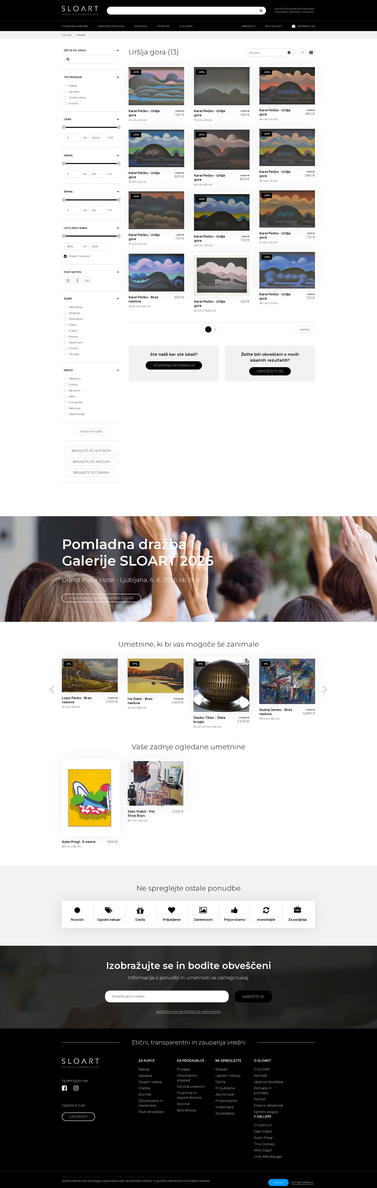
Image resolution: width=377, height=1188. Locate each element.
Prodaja (140, 26)
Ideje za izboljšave (268, 1082)
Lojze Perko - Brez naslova (90, 675)
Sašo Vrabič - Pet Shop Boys (156, 783)
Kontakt (260, 1075)
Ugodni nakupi (228, 1075)
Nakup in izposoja (111, 26)
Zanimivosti (225, 1094)
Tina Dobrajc (264, 1144)
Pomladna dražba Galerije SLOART (101, 598)
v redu (278, 1182)
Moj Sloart (273, 26)
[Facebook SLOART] (64, 1088)
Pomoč (260, 1099)
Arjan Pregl (263, 1138)
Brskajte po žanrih (91, 473)
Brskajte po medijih (91, 462)
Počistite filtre (91, 431)
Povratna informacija (174, 365)
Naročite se (253, 997)
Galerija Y (78, 1117)
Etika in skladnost (268, 1105)
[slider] (64, 127)
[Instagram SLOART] (76, 1088)
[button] (270, 52)
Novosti (221, 1069)
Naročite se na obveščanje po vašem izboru (188, 1011)
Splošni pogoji (266, 1112)
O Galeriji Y (263, 1125)
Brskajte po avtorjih (91, 451)
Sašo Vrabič (263, 1131)
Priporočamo (226, 1101)
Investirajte (224, 1107)
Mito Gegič (263, 1150)
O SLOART (262, 1069)
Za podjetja (224, 1113)
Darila (220, 1082)
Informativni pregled (187, 1078)
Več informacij (302, 1182)
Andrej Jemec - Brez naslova (287, 681)
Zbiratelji (248, 26)
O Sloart (186, 26)
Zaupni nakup (150, 1082)
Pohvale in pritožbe (262, 1090)
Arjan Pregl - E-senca (90, 798)
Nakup (143, 1069)
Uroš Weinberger (268, 1157)
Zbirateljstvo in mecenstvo (150, 1103)
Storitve (163, 26)
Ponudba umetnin (75, 26)
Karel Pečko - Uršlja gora (156, 86)
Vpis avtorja (186, 1110)
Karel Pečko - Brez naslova (156, 273)
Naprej (305, 329)
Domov (66, 34)
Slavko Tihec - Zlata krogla (221, 685)
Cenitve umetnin (191, 1086)
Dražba (144, 1088)
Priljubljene (225, 1088)
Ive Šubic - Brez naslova (156, 676)
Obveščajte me (270, 371)
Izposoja (145, 1075)
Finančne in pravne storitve (189, 1095)
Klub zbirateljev (151, 1112)
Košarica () (306, 26)
